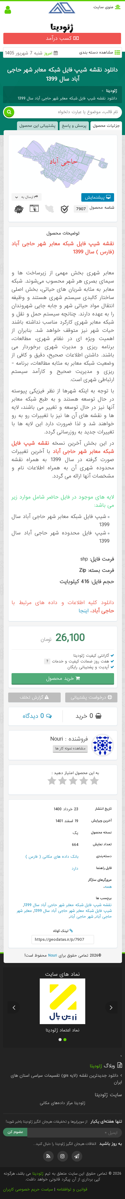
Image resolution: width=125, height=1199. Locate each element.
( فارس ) (33, 857)
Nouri (52, 955)
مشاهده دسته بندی (96, 52)
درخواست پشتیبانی (89, 697)
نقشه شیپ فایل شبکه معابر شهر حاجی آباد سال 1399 (68, 905)
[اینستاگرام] (62, 1156)
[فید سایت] (48, 1156)
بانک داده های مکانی (60, 857)
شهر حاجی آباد (81, 916)
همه (108, 887)
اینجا (84, 611)
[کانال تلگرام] (77, 1156)
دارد (75, 868)
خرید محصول (61, 678)
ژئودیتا (37, 1173)
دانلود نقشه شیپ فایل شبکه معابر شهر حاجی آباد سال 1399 (67, 98)
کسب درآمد (59, 38)
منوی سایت (103, 7)
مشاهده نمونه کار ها (70, 748)
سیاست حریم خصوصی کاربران (28, 1189)
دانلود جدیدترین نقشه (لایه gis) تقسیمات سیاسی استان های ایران (66, 1079)
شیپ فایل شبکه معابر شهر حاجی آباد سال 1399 (73, 911)
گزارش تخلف (32, 697)
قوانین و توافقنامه (72, 1189)
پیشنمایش (95, 197)
